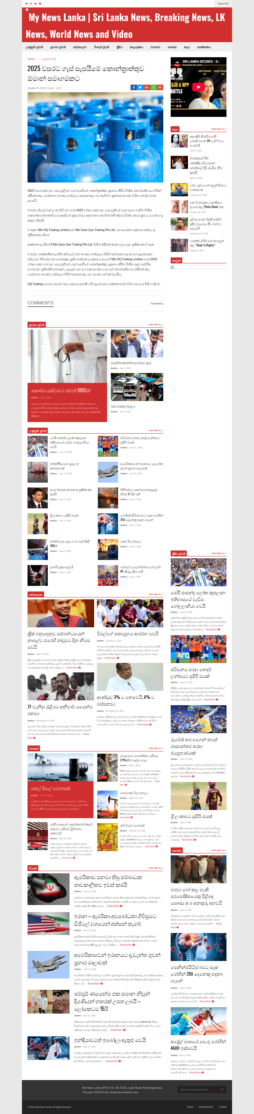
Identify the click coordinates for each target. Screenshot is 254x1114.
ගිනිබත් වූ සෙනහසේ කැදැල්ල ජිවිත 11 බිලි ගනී (139, 491)
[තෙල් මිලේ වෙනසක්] (61, 767)
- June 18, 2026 (89, 930)
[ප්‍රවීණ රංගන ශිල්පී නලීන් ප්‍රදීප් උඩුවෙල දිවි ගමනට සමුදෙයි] (179, 223)
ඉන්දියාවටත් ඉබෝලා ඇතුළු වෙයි (110, 1040)
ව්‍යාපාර (155, 47)
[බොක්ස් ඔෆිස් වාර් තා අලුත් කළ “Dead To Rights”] (179, 245)
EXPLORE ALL (155, 325)
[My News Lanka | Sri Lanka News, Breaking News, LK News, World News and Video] (129, 25)
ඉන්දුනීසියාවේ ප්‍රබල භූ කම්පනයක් (64, 465)
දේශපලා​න (36, 594)
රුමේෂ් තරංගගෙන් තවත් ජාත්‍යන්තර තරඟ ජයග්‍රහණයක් (194, 746)
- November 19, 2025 (44, 721)
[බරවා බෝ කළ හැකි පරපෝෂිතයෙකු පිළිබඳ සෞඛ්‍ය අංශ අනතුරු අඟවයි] (198, 869)
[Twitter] (140, 87)
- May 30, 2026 (42, 654)
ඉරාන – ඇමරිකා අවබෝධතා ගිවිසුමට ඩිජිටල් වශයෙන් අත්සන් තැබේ (115, 919)
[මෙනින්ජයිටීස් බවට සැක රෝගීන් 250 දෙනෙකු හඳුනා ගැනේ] (108, 523)
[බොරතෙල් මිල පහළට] (107, 805)
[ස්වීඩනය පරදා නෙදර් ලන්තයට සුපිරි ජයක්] (108, 446)
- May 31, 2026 (89, 1015)
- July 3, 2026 (45, 397)
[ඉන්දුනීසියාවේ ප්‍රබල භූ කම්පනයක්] (38, 472)
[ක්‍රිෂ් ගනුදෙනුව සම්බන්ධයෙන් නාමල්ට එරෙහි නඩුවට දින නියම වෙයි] (61, 613)
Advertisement (206, 1107)
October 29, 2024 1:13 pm (41, 88)
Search (222, 3)
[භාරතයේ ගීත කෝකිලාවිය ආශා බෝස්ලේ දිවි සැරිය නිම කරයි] (179, 162)
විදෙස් (33, 868)
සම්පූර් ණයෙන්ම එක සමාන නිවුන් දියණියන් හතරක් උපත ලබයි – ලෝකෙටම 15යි (112, 1000)
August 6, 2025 (196, 250)
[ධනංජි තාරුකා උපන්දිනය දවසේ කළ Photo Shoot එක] (179, 206)
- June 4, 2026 (64, 521)
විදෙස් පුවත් (101, 47)
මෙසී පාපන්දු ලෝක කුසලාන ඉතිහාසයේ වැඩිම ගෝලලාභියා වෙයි (69, 442)
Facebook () (157, 303)
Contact (222, 1107)
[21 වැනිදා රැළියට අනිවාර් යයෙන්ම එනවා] (61, 686)
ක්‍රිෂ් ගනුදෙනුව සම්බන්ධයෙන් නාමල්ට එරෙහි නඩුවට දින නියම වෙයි (59, 640)
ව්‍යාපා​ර (33, 748)
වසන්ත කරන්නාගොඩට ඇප (131, 362)
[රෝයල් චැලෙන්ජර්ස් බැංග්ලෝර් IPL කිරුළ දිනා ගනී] (108, 575)
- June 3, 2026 (64, 551)
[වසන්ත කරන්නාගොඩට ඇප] (137, 344)
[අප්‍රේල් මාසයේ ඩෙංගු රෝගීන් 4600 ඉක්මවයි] (198, 1021)
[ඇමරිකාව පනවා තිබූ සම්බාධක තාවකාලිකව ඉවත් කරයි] (49, 889)
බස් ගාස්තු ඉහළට (123, 406)
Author (34, 397)
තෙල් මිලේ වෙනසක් (50, 788)
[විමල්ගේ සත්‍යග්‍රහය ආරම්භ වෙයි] (130, 613)
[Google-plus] (146, 87)
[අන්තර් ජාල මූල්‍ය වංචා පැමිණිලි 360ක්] (38, 549)
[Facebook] (134, 87)
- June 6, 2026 (184, 910)
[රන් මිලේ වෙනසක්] (107, 837)
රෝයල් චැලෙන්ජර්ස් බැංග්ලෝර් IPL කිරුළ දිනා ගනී (140, 569)
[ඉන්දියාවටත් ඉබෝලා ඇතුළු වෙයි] (49, 1048)
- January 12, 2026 (113, 641)
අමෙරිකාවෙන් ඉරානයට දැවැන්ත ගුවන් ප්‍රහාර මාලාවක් (141, 465)
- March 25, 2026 (135, 798)
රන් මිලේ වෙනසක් (132, 825)
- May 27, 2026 (89, 1047)
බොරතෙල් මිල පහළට (134, 792)
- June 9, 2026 (64, 499)
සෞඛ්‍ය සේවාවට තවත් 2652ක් (60, 390)
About (190, 1107)
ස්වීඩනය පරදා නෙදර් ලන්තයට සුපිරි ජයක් (191, 672)
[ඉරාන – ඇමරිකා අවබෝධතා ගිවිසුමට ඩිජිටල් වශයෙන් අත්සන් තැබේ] (49, 923)
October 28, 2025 (198, 212)
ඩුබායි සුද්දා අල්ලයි (61, 567)
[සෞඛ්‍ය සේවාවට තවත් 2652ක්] (67, 356)
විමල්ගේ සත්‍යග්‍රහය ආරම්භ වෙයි (127, 633)
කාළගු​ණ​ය (136, 47)
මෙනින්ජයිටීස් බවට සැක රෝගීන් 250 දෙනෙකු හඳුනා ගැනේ (141, 517)
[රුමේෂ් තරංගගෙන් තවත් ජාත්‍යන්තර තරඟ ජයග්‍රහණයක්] (198, 719)
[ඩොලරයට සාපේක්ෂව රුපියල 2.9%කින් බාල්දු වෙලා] (107, 768)
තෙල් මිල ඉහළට (131, 541)
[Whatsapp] (153, 87)
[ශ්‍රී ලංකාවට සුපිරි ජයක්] (38, 523)
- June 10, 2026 (135, 473)
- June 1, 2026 (64, 572)
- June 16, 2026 (65, 473)
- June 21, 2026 (135, 447)
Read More (50, 416)
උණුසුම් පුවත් (34, 47)
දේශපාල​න (80, 47)
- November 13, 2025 (114, 711)
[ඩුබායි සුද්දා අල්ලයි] (38, 575)
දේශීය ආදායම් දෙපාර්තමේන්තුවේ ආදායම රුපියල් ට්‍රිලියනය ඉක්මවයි (71, 828)
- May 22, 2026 (65, 838)
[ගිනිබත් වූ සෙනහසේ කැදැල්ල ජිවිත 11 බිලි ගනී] (108, 497)
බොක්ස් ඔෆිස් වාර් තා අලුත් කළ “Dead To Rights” (207, 242)
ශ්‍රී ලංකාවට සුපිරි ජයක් (64, 515)
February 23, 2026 (198, 195)
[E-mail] (160, 87)
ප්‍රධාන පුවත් (58, 47)
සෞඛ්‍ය (172, 47)
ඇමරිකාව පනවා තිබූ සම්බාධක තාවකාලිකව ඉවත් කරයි (108, 880)
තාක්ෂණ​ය (204, 47)
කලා (187, 47)
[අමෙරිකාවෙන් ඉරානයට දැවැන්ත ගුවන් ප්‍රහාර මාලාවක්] (108, 472)
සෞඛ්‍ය (176, 850)
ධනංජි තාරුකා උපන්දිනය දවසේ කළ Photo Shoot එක (207, 204)
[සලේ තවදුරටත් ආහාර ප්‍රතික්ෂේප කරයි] (38, 497)
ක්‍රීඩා (119, 47)
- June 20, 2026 (185, 759)
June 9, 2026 (196, 151)
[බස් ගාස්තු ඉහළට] (137, 387)
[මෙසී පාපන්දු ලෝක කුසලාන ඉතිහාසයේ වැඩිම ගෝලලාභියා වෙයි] (38, 446)
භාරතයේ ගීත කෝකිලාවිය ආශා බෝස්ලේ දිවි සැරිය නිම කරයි (206, 165)
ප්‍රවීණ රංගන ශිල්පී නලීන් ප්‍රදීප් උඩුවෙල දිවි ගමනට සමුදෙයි (205, 223)
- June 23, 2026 (65, 452)
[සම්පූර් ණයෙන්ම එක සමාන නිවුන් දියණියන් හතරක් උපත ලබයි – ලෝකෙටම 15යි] (49, 1002)
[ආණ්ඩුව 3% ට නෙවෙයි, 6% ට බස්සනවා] (130, 677)
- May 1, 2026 (134, 765)
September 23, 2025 (199, 233)
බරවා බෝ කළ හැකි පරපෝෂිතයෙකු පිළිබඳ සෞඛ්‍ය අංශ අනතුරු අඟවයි (196, 896)
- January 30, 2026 (136, 831)
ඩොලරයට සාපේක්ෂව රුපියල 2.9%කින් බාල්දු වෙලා (139, 757)
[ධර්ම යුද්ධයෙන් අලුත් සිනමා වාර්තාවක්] (179, 189)
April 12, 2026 (196, 178)
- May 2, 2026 (184, 1055)
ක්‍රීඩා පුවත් (178, 553)
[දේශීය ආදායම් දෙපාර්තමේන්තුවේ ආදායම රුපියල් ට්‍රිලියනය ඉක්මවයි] (38, 836)
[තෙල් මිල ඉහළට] (108, 549)
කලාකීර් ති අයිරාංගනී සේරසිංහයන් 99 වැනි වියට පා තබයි (207, 140)
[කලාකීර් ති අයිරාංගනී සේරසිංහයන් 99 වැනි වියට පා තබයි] (179, 140)
